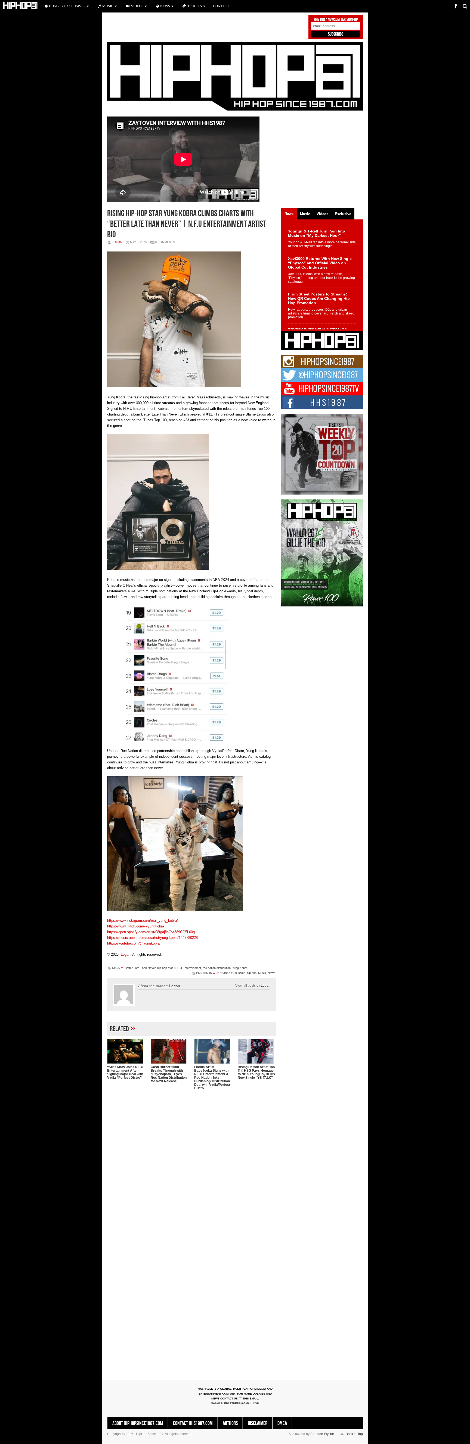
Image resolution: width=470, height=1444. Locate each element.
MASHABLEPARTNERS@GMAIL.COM (235, 1403)
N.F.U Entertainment (187, 968)
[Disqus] (191, 1164)
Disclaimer (257, 1423)
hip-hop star (165, 968)
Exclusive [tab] (343, 214)
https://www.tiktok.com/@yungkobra (135, 926)
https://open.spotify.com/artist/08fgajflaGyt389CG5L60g (151, 932)
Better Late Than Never (140, 968)
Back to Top (354, 1434)
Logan (117, 242)
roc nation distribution (217, 968)
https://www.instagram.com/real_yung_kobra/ (142, 920)
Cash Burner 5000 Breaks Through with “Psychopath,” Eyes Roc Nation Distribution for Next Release (169, 1074)
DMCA (282, 1423)
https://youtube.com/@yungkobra (133, 943)
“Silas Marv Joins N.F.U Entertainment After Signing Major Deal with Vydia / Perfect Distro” (125, 1072)
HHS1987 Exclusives (231, 972)
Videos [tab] (322, 214)
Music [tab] (305, 214)
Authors (230, 1423)
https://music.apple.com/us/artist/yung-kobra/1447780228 (152, 938)
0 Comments (165, 242)
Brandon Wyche (322, 1434)
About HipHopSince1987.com (137, 1423)
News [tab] (289, 214)
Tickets (194, 6)
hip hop (251, 972)
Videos (137, 6)
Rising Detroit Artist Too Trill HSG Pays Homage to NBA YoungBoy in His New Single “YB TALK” (256, 1072)
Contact (221, 6)
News (271, 972)
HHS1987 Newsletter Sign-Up (336, 19)
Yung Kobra (240, 968)
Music (262, 972)
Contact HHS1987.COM (193, 1423)
